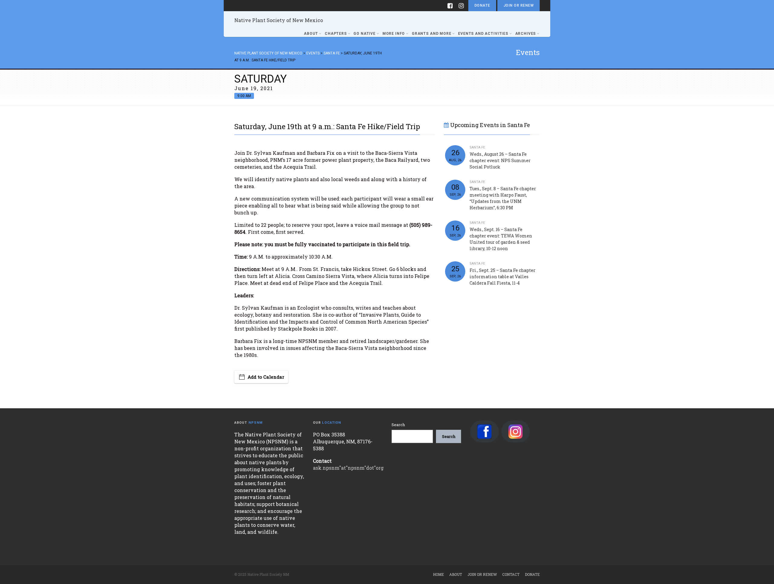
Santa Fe (477, 147)
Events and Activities (483, 33)
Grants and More (431, 33)
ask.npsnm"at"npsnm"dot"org (348, 468)
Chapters (336, 33)
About (311, 33)
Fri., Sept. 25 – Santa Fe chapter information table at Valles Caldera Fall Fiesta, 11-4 (502, 276)
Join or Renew (518, 5)
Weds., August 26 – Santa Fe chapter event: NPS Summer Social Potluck (500, 160)
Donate (482, 5)
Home (438, 574)
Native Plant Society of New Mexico (278, 20)
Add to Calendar (266, 377)
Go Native (364, 33)
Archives (525, 33)
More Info (393, 33)
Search (398, 424)
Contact (510, 574)
